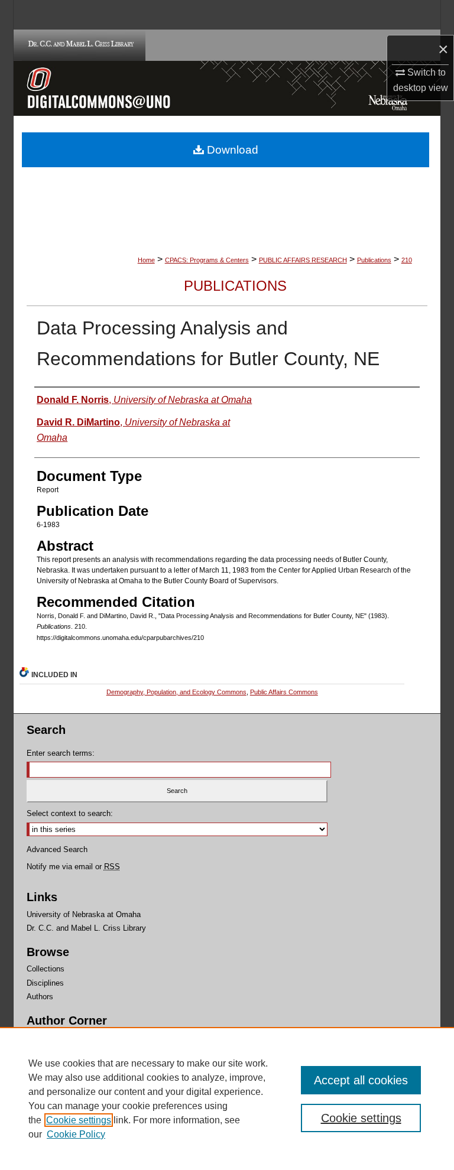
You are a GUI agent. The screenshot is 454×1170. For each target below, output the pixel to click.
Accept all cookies (361, 1080)
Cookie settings (78, 1120)
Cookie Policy (76, 1134)
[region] (227, 1098)
